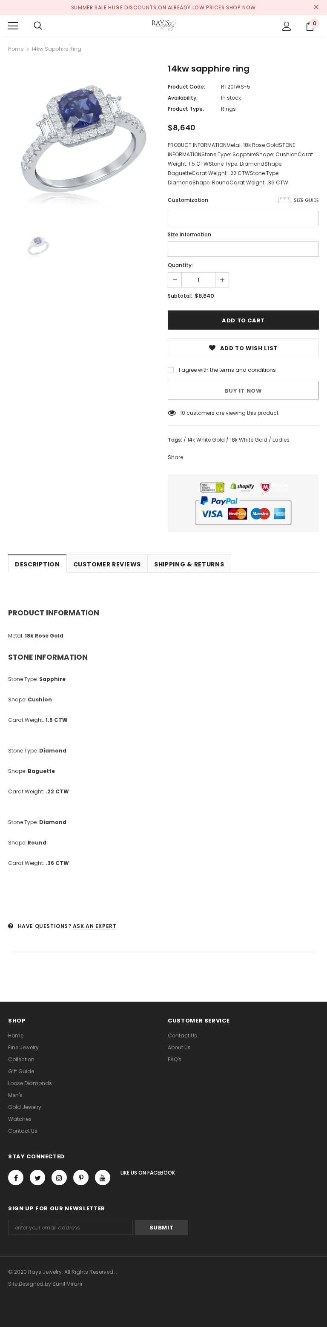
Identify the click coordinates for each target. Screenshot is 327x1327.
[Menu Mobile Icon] (13, 26)
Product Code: (186, 86)
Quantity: (180, 265)
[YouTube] (102, 1177)
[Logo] (163, 25)
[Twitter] (37, 1177)
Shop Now (241, 7)
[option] (83, 140)
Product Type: (186, 108)
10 (182, 412)
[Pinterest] (81, 1177)
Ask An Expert (95, 926)
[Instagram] (59, 1177)
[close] (316, 7)
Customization (188, 200)
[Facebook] (15, 1177)
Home (15, 48)
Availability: (183, 97)
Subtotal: (180, 295)
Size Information (189, 234)
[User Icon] (286, 26)
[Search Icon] (38, 26)
